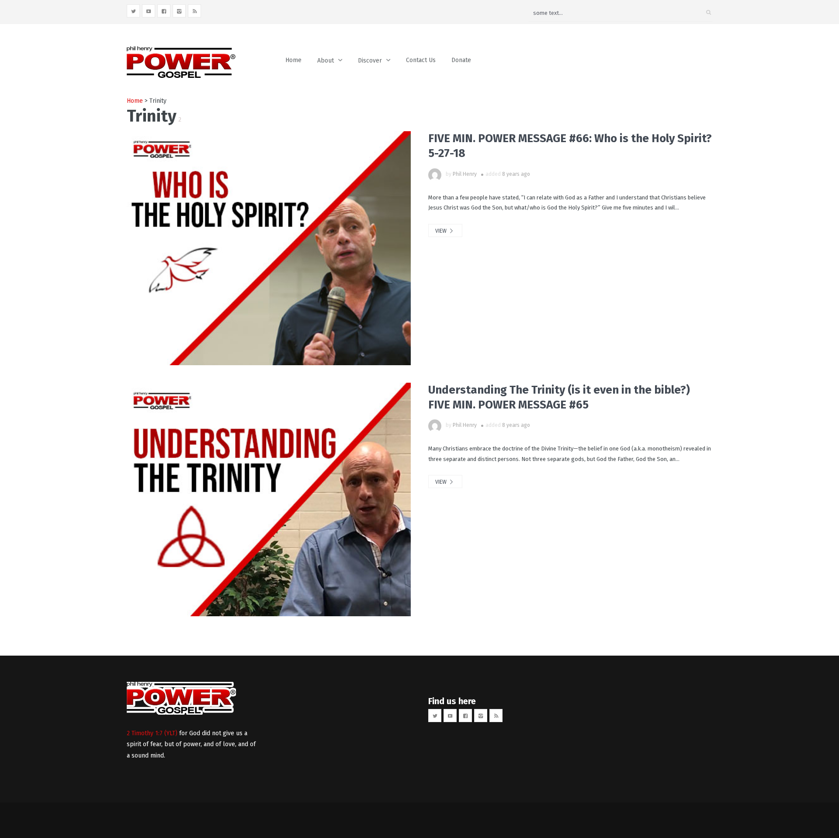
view (441, 231)
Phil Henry (465, 174)
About (325, 60)
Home (293, 60)
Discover (370, 60)
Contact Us (421, 60)
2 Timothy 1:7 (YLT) (152, 733)
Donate (461, 60)
